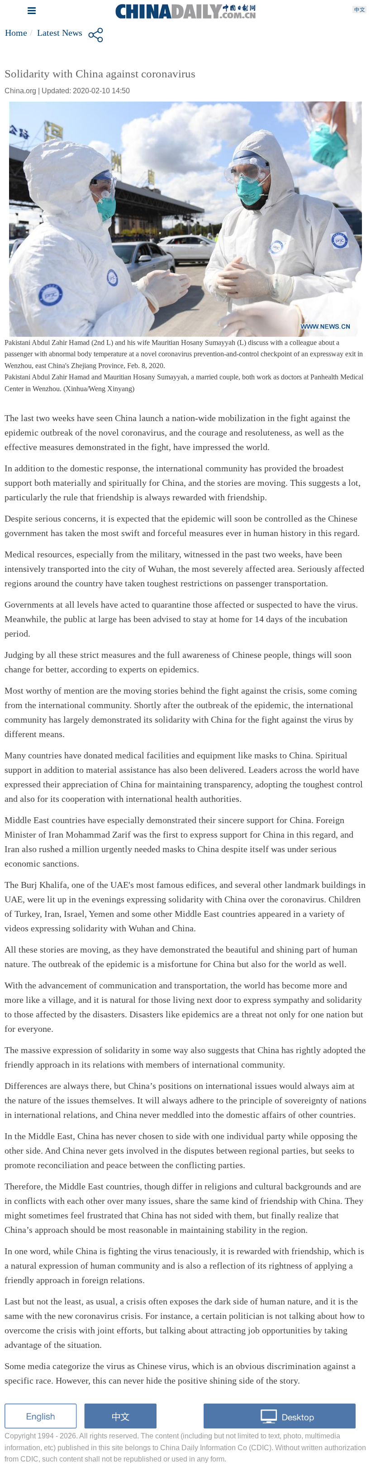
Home (16, 33)
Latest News (59, 33)
